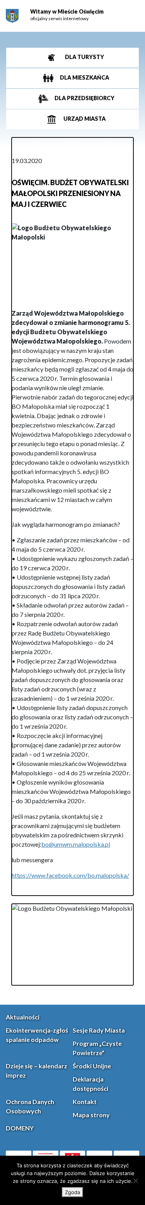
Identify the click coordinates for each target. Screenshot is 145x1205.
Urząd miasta (84, 118)
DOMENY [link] (20, 1128)
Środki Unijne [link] (92, 1066)
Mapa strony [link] (91, 1114)
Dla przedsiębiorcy (83, 98)
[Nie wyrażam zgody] (135, 1180)
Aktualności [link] (22, 1017)
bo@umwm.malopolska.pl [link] (75, 844)
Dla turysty (84, 57)
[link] (12, 16)
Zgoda (72, 1192)
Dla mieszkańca (84, 77)
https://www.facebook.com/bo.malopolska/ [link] (70, 875)
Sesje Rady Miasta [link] (99, 1030)
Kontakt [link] (85, 1101)
